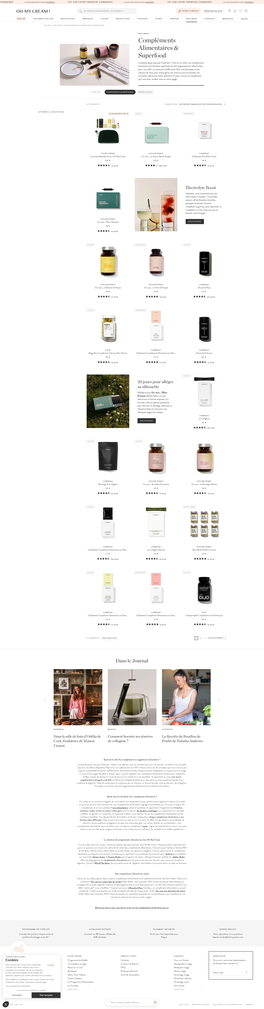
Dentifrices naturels (182, 978)
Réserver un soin (213, 11)
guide (174, 79)
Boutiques (72, 971)
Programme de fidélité (78, 960)
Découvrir (194, 221)
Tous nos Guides (181, 960)
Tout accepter (46, 995)
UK (21, 1005)
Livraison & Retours (130, 963)
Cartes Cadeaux (75, 978)
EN (17, 1005)
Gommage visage (181, 974)
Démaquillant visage (183, 963)
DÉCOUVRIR (146, 420)
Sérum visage (180, 971)
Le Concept (73, 985)
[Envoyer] (155, 1002)
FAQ (123, 967)
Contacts (125, 960)
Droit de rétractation (130, 974)
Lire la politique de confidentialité (18, 986)
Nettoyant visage (181, 967)
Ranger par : (171, 104)
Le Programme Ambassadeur (81, 981)
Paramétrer (17, 995)
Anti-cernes (179, 985)
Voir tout (96, 92)
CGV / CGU (183, 1005)
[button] (5, 1004)
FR (12, 1005)
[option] (78, 708)
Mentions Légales (200, 1005)
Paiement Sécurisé (129, 971)
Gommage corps (181, 981)
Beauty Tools (145, 92)
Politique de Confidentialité (227, 1005)
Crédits (249, 1005)
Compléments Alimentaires (120, 92)
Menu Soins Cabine (76, 974)
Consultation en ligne (77, 963)
